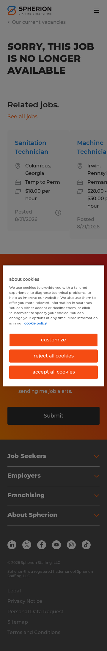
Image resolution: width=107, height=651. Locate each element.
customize (53, 340)
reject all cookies (54, 356)
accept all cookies (53, 372)
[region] (53, 325)
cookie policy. (36, 323)
